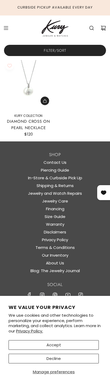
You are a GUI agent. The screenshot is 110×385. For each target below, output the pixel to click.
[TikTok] (81, 295)
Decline (53, 358)
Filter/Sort (55, 50)
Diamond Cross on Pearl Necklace (28, 124)
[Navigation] (6, 28)
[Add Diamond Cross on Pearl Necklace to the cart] (45, 101)
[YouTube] (68, 295)
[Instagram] (42, 295)
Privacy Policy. (29, 331)
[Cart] (103, 28)
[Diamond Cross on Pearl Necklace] (28, 84)
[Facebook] (29, 295)
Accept (53, 345)
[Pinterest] (55, 295)
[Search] (91, 28)
